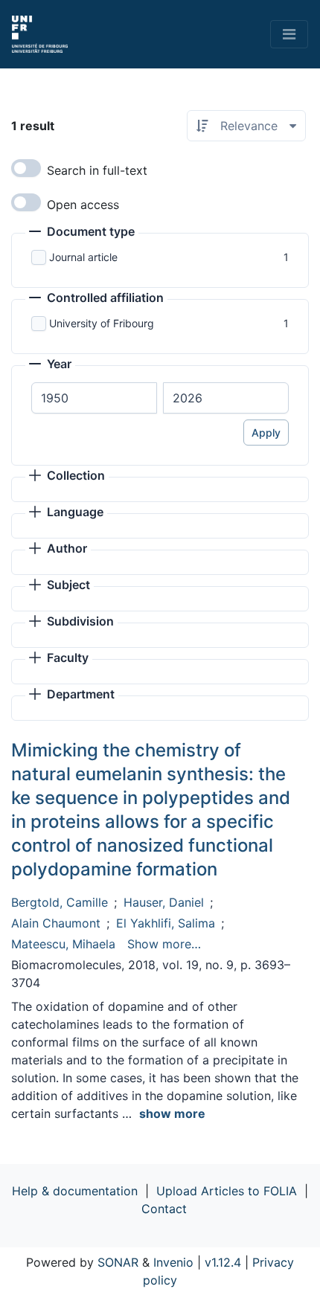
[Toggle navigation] (289, 34)
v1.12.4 (223, 1262)
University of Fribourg (101, 323)
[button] (82, 232)
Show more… (164, 943)
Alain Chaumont (55, 923)
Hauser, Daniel (164, 902)
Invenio (173, 1262)
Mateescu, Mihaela (63, 943)
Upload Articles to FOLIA (226, 1190)
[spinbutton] (94, 398)
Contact (164, 1208)
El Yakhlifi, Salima (165, 923)
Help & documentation (75, 1190)
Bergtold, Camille (59, 902)
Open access (83, 204)
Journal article (83, 257)
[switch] (26, 168)
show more (172, 1113)
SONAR (117, 1262)
